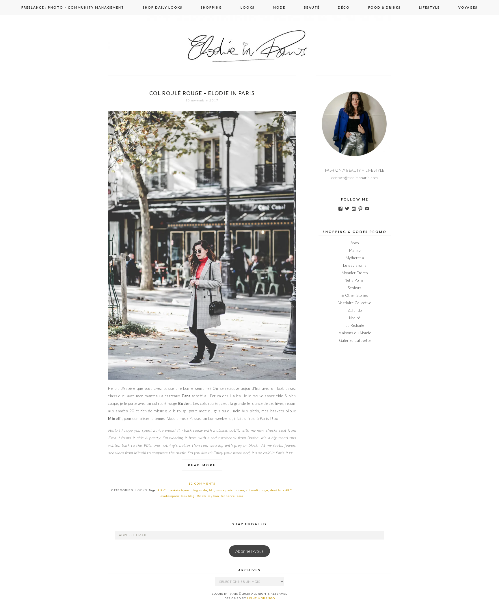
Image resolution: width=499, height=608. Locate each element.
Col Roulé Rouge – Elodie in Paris (201, 93)
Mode (279, 7)
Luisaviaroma (355, 265)
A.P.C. (162, 490)
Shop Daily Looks (163, 7)
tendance (228, 496)
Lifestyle (429, 7)
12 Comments (202, 483)
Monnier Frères (355, 272)
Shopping (211, 7)
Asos (355, 242)
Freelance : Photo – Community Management (72, 7)
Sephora (355, 288)
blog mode (199, 490)
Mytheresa (355, 257)
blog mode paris (221, 490)
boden (239, 490)
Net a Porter (355, 280)
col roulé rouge (257, 490)
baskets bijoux (179, 490)
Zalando (355, 310)
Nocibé (355, 318)
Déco (344, 7)
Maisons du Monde (354, 333)
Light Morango (261, 598)
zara (240, 496)
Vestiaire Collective (354, 303)
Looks (248, 7)
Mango (355, 250)
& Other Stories (354, 295)
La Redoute (354, 325)
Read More (202, 465)
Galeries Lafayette (355, 340)
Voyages (468, 7)
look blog (188, 496)
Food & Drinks (384, 7)
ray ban (213, 496)
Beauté (312, 7)
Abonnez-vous (249, 551)
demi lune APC (281, 490)
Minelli (201, 496)
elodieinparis (170, 496)
